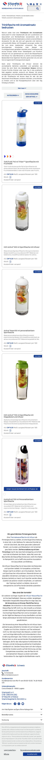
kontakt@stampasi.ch (11, 675)
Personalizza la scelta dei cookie (30, 750)
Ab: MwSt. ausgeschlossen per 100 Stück (20, 177)
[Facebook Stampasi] (15, 704)
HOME (4, 16)
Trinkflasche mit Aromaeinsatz (12, 18)
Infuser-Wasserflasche (34, 596)
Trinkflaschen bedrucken (24, 16)
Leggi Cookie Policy (10, 750)
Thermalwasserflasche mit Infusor (22, 537)
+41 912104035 (8, 673)
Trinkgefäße (10, 16)
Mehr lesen (21, 88)
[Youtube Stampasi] (22, 704)
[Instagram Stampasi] (19, 704)
